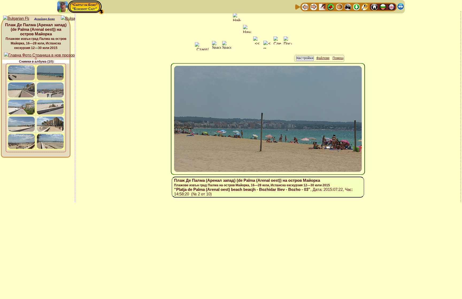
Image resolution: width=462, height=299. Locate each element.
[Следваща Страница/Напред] (313, 6)
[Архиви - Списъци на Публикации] (322, 6)
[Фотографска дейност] (348, 6)
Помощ (338, 58)
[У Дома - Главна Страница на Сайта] (374, 6)
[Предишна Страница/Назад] (305, 6)
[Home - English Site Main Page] (391, 6)
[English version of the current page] (16, 18)
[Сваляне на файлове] (356, 6)
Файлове (323, 58)
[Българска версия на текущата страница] (73, 18)
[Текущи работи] (339, 6)
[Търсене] (365, 6)
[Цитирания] (331, 6)
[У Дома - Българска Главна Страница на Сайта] (383, 6)
